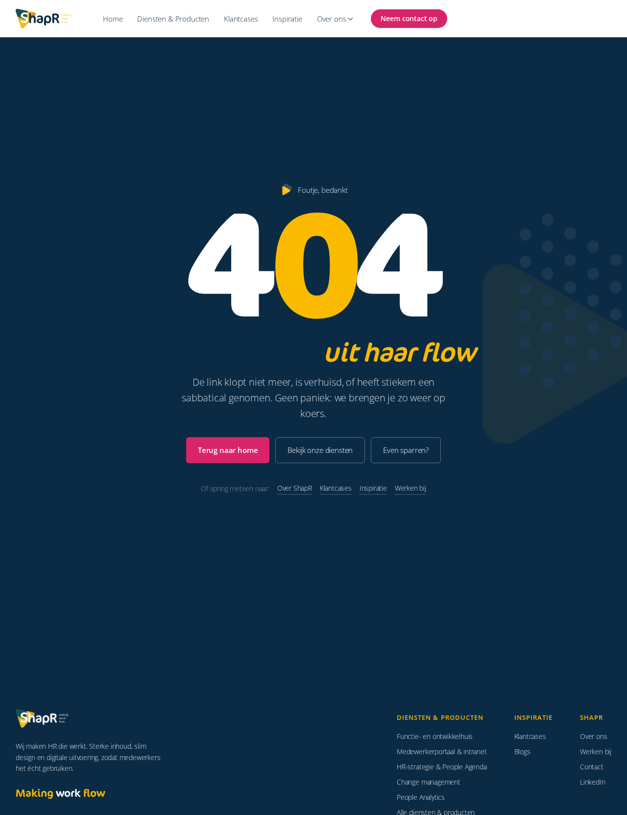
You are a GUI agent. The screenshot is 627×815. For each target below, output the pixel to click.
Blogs (522, 751)
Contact (591, 766)
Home (112, 19)
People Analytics (421, 797)
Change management (428, 782)
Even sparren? (406, 450)
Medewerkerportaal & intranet (441, 751)
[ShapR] (45, 718)
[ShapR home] (48, 18)
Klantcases (241, 19)
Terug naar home (228, 450)
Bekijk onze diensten (320, 450)
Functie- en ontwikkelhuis (435, 736)
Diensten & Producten (173, 19)
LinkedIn (592, 782)
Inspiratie (287, 19)
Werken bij (410, 488)
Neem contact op (409, 18)
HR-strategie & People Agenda (441, 766)
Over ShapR (294, 488)
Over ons (331, 19)
